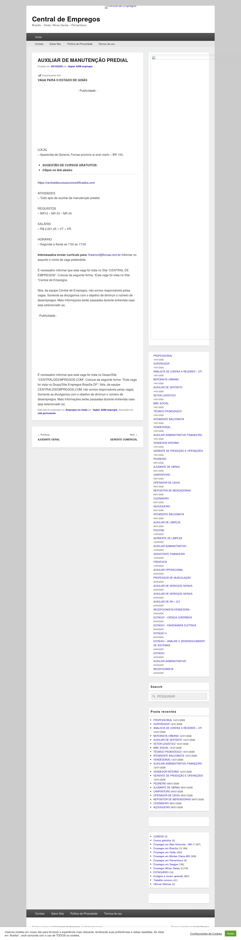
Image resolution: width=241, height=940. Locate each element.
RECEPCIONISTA (163, 669)
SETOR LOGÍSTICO (164, 395)
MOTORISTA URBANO (166, 379)
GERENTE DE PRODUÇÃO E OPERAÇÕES (178, 450)
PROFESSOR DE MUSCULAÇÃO (172, 577)
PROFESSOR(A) (162, 355)
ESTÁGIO (158, 653)
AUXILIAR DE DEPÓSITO (167, 387)
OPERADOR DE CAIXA (166, 482)
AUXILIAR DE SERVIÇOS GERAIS (172, 586)
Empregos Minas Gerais (166, 868)
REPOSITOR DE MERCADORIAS (172, 490)
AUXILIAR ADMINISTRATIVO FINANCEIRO (177, 435)
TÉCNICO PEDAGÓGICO (167, 411)
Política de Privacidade (79, 44)
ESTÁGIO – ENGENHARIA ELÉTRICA (174, 625)
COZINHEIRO (161, 498)
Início (38, 37)
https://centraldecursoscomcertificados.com (66, 182)
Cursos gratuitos (162, 840)
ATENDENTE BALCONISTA (168, 419)
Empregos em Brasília (165, 848)
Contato (39, 44)
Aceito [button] (230, 933)
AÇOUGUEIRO (161, 506)
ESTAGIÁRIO (161, 872)
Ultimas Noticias (162, 884)
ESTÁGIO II (160, 633)
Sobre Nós (55, 44)
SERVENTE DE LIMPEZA (167, 538)
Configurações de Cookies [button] (206, 933)
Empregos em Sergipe (165, 864)
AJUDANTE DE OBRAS (166, 466)
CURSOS (158, 836)
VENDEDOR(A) (161, 427)
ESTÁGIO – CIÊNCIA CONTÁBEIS (172, 617)
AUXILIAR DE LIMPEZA (166, 522)
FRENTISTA (160, 562)
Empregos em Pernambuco (168, 860)
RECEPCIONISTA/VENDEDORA (171, 609)
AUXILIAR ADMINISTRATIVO (169, 546)
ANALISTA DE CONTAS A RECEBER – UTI (177, 371)
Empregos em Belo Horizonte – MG (172, 844)
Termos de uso (106, 44)
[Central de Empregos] (120, 5)
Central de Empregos (66, 19)
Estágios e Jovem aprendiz (168, 876)
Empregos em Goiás (77, 409)
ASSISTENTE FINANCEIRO (169, 554)
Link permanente (47, 413)
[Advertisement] (87, 119)
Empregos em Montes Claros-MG (171, 856)
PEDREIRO (159, 459)
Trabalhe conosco (163, 880)
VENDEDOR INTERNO (166, 443)
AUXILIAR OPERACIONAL (168, 569)
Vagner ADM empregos (80, 66)
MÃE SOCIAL (161, 403)
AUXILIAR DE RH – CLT (166, 601)
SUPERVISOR (161, 363)
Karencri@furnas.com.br (104, 255)
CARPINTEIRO (161, 474)
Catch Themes (201, 927)
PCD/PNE (158, 530)
